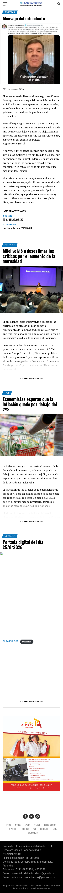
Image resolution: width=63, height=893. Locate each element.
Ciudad (37, 824)
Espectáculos (50, 824)
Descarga (26, 641)
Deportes (13, 829)
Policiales (44, 829)
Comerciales (33, 833)
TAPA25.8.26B (11, 641)
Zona (55, 829)
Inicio (8, 824)
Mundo (18, 824)
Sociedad (25, 829)
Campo (28, 824)
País (34, 829)
